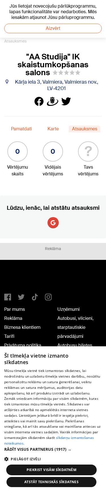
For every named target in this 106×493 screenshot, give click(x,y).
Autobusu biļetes (74, 345)
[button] (53, 449)
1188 (15, 279)
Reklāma (13, 318)
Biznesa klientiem (22, 327)
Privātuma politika (22, 345)
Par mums (14, 309)
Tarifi (9, 336)
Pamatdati (21, 129)
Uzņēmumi (68, 309)
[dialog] (53, 419)
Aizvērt (53, 28)
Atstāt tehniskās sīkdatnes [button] (51, 481)
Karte (53, 129)
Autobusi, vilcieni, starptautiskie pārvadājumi (75, 327)
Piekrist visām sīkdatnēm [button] (52, 469)
